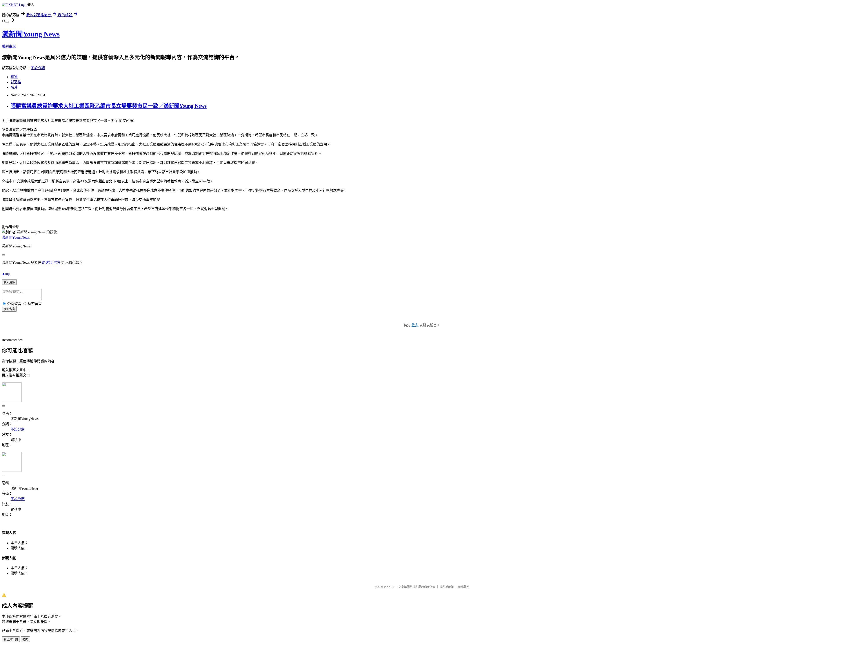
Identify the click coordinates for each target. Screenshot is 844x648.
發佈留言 (9, 309)
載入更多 (9, 282)
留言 (56, 262)
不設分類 (38, 68)
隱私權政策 (447, 586)
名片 (14, 87)
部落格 (16, 82)
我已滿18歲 (11, 639)
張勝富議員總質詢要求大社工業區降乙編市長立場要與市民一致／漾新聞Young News (109, 106)
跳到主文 (9, 46)
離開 (25, 639)
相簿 (14, 77)
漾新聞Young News (31, 34)
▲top (6, 274)
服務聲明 (463, 586)
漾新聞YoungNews (16, 237)
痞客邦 (47, 262)
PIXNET (389, 586)
